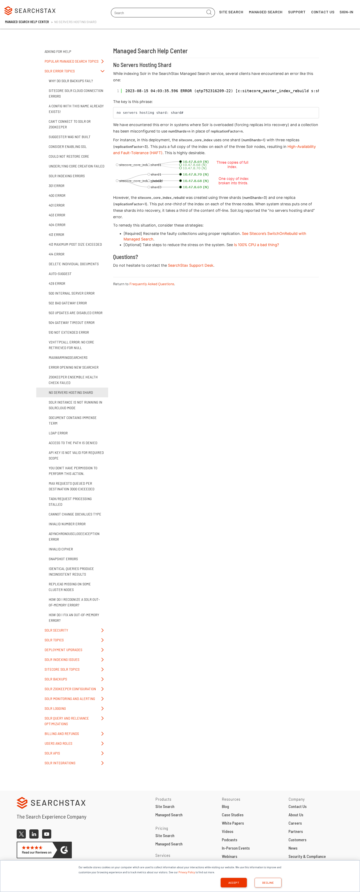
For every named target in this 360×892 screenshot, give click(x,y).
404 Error (57, 224)
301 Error (56, 185)
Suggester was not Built (70, 136)
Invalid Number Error (67, 524)
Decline (268, 882)
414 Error (56, 254)
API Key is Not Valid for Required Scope (76, 455)
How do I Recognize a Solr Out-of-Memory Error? (74, 602)
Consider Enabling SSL (68, 146)
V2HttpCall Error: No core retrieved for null (71, 345)
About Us (296, 814)
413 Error (56, 234)
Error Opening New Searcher (74, 367)
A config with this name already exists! (76, 109)
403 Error (57, 215)
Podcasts (229, 839)
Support (296, 12)
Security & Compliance (307, 856)
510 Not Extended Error (69, 332)
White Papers (233, 822)
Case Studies (233, 814)
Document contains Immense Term (73, 420)
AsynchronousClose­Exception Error (74, 536)
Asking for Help (58, 51)
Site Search (231, 12)
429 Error (57, 283)
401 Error (57, 205)
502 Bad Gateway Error (68, 303)
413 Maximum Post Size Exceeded (75, 244)
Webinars (229, 856)
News (293, 847)
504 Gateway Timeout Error (72, 322)
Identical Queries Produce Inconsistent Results (71, 571)
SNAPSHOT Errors (63, 558)
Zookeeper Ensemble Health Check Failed (73, 380)
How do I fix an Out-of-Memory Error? (74, 617)
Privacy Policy (187, 872)
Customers (297, 839)
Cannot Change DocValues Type (75, 514)
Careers (295, 822)
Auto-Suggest (60, 273)
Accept (233, 882)
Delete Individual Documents (74, 263)
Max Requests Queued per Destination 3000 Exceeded (71, 486)
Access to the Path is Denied (73, 442)
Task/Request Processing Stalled (70, 501)
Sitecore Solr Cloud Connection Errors (76, 93)
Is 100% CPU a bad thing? (256, 245)
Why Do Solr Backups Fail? (71, 80)
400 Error (57, 195)
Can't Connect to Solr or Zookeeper (70, 124)
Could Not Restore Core (69, 156)
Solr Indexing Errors (67, 175)
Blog (225, 806)
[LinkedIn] (34, 834)
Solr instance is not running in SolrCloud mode (75, 405)
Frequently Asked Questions (151, 283)
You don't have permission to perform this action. (73, 471)
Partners (296, 831)
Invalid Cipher (61, 549)
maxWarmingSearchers (68, 357)
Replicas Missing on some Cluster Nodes (70, 587)
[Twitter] (21, 834)
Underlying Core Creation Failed (76, 166)
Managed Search (266, 12)
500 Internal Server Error (72, 293)
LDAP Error (58, 433)
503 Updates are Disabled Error (75, 312)
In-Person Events (236, 847)
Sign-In (346, 12)
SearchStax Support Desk (190, 265)
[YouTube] (46, 834)
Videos (227, 831)
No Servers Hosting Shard (71, 392)
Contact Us (323, 12)
